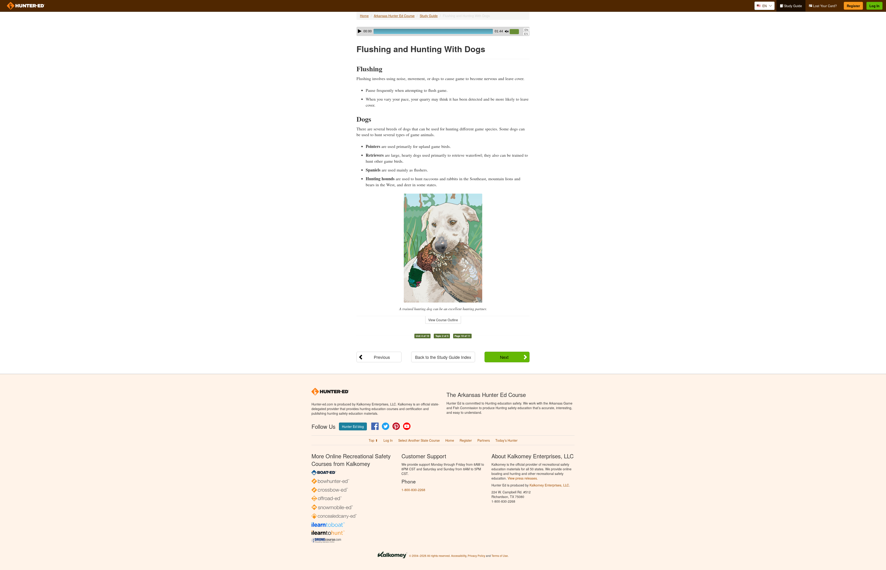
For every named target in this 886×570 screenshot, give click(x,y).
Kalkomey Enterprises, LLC (549, 485)
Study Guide (792, 5)
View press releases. (523, 478)
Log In (874, 5)
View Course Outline (443, 320)
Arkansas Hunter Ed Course (394, 15)
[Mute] (507, 31)
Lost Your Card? (824, 5)
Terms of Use (499, 556)
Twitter (385, 426)
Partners (483, 440)
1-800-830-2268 (413, 489)
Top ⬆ (373, 440)
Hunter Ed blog (353, 426)
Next (504, 357)
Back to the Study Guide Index (443, 357)
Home (364, 15)
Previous (382, 357)
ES (526, 34)
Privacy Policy (476, 556)
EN (526, 30)
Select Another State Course (419, 440)
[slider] (516, 32)
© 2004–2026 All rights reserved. (429, 556)
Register (853, 5)
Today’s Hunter (506, 440)
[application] (443, 31)
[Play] (360, 31)
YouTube (406, 426)
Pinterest (396, 426)
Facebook (375, 426)
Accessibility (458, 556)
